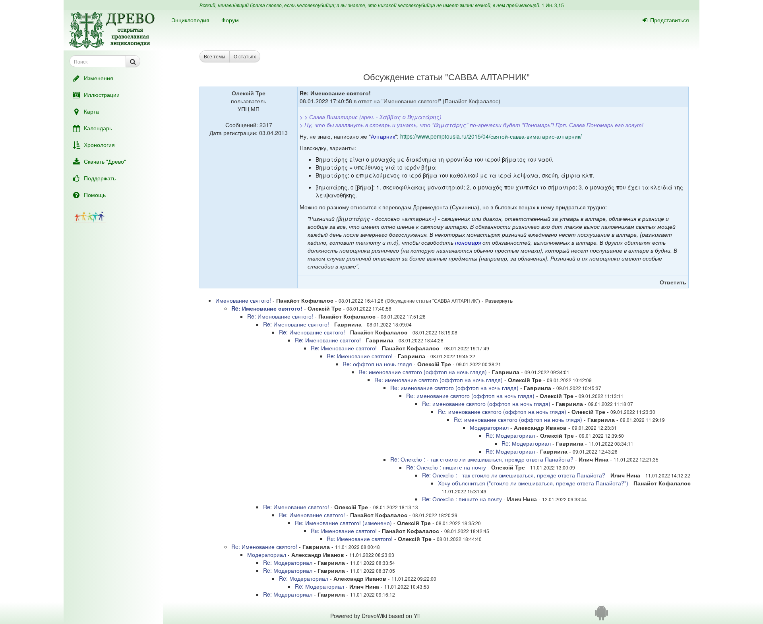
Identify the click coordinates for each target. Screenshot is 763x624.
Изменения (98, 78)
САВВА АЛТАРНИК (487, 76)
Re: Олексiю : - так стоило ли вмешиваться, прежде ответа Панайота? (481, 459)
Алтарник (383, 136)
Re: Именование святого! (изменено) (343, 523)
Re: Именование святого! (266, 308)
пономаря (468, 242)
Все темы (214, 56)
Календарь (98, 128)
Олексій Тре (248, 93)
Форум (230, 20)
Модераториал (489, 427)
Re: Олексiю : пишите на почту (446, 467)
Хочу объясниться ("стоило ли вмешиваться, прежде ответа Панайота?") (533, 483)
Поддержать (100, 178)
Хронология (99, 145)
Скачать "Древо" (105, 161)
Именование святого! (411, 101)
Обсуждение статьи (403, 76)
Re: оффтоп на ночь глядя (377, 364)
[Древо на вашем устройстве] (601, 616)
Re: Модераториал (510, 435)
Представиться (669, 20)
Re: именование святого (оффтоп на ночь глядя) (422, 372)
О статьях (245, 56)
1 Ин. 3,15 (553, 5)
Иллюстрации (102, 95)
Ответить (673, 282)
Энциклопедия (190, 20)
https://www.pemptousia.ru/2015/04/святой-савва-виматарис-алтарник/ (491, 136)
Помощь (95, 195)
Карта (91, 111)
